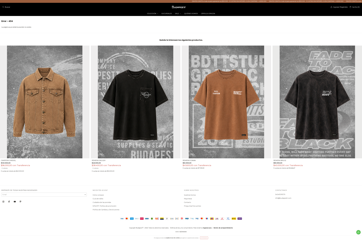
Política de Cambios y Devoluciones (106, 210)
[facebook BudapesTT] (9, 202)
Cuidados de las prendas (102, 202)
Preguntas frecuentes (192, 206)
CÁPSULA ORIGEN (208, 13)
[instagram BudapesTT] (3, 202)
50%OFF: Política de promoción (104, 206)
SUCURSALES (166, 13)
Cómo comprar (98, 195)
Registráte (344, 7)
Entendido (204, 237)
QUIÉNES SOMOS (191, 13)
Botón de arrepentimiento (223, 228)
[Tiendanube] (181, 232)
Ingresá (336, 7)
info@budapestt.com (283, 198)
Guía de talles (98, 199)
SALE (177, 13)
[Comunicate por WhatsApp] (358, 232)
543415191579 (280, 194)
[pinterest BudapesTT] (20, 202)
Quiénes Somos (190, 195)
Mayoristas (188, 199)
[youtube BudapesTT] (15, 202)
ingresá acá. (207, 228)
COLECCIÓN (152, 13)
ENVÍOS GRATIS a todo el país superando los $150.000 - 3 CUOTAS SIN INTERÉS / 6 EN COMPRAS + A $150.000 (186, 1)
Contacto (187, 202)
